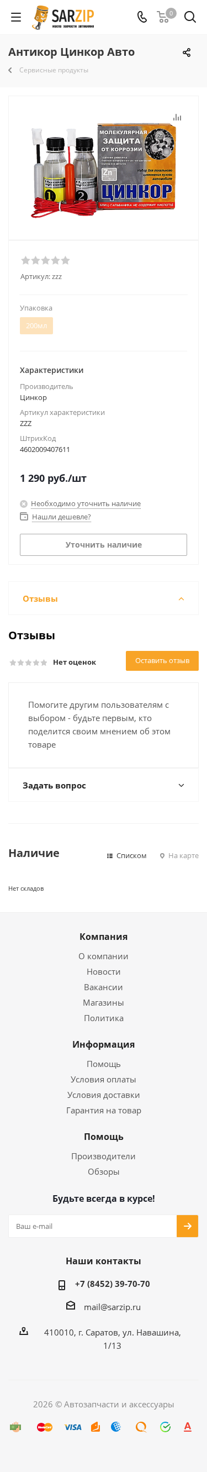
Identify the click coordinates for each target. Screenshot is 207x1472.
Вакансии (103, 986)
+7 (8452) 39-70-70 (112, 1283)
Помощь (104, 1063)
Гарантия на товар (103, 1110)
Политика (104, 1017)
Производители (103, 1155)
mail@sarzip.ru (112, 1306)
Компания (103, 936)
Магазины (103, 1002)
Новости (104, 971)
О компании (103, 955)
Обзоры (104, 1171)
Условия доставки (103, 1094)
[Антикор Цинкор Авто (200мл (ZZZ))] (103, 165)
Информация (103, 1044)
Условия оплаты (103, 1079)
